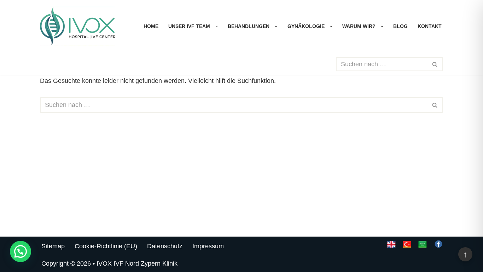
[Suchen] (435, 64)
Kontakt (430, 26)
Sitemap (53, 246)
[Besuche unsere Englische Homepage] (391, 246)
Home (151, 26)
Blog (400, 26)
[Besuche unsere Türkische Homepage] (407, 246)
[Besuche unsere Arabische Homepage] (422, 246)
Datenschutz (164, 246)
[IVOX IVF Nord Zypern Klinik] (77, 26)
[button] (215, 26)
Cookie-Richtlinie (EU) (106, 246)
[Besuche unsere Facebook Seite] (438, 246)
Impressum (208, 246)
